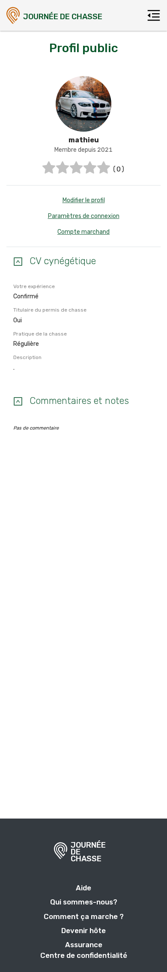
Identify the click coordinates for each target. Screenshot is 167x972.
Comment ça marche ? (84, 916)
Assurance (83, 944)
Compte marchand (83, 232)
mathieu (84, 140)
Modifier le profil (84, 200)
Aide (83, 888)
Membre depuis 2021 (83, 149)
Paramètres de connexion (83, 216)
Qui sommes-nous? (83, 902)
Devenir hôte (83, 930)
